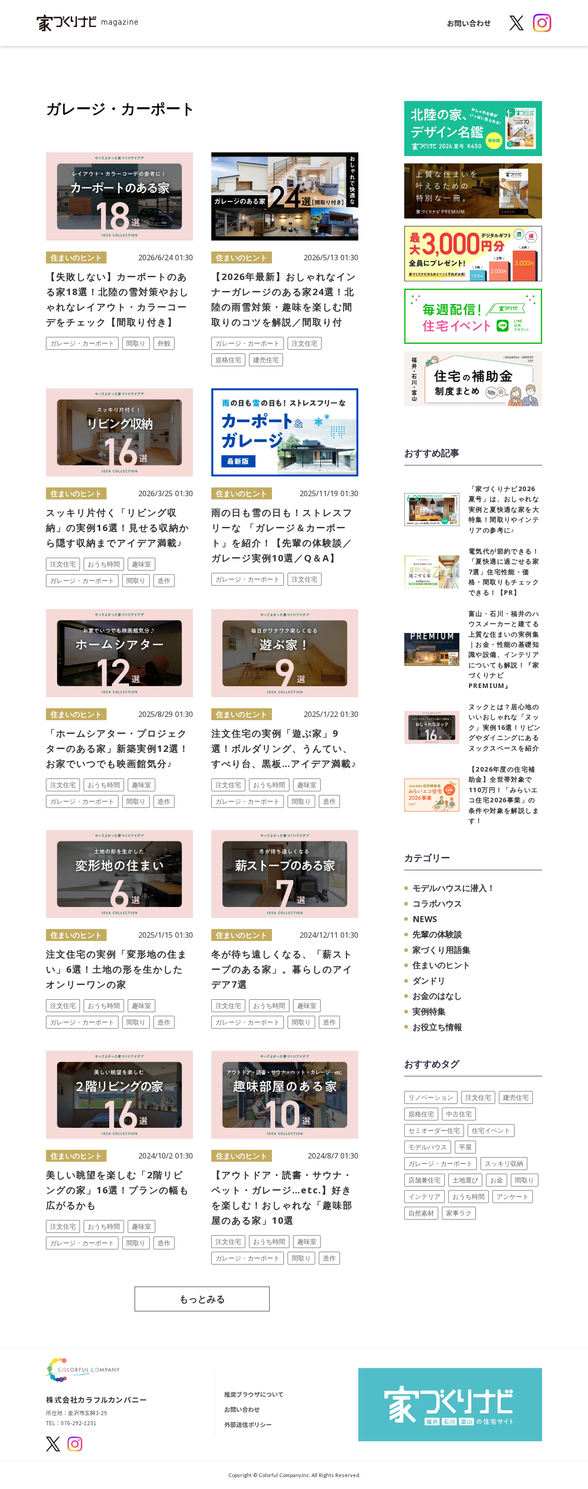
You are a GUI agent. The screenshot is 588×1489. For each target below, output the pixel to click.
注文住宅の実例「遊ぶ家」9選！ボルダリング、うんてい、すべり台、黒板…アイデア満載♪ (284, 748)
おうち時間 (104, 564)
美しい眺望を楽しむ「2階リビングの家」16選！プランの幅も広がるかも (117, 1190)
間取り (136, 343)
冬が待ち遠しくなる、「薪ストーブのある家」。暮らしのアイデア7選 (282, 969)
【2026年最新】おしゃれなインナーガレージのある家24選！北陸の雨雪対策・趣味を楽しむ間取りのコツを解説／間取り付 (283, 299)
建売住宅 (266, 359)
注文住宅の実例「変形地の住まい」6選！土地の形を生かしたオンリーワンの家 (116, 969)
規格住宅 (228, 359)
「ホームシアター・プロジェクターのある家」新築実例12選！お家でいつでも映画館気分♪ (117, 748)
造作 (164, 580)
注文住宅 (304, 343)
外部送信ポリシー (248, 1424)
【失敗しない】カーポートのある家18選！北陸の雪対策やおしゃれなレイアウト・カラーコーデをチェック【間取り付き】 (117, 299)
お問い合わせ (469, 23)
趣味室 (141, 564)
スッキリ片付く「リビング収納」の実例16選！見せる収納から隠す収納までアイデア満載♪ (117, 527)
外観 (164, 343)
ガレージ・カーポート (82, 343)
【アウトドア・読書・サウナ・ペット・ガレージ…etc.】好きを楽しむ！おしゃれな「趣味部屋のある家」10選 (282, 1197)
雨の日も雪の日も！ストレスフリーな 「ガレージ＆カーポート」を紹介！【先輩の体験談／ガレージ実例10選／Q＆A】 (282, 535)
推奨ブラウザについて (254, 1394)
